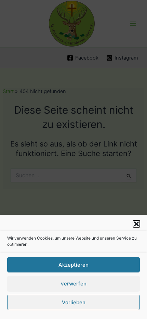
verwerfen (73, 283)
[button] (136, 223)
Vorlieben (73, 302)
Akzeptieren (73, 264)
